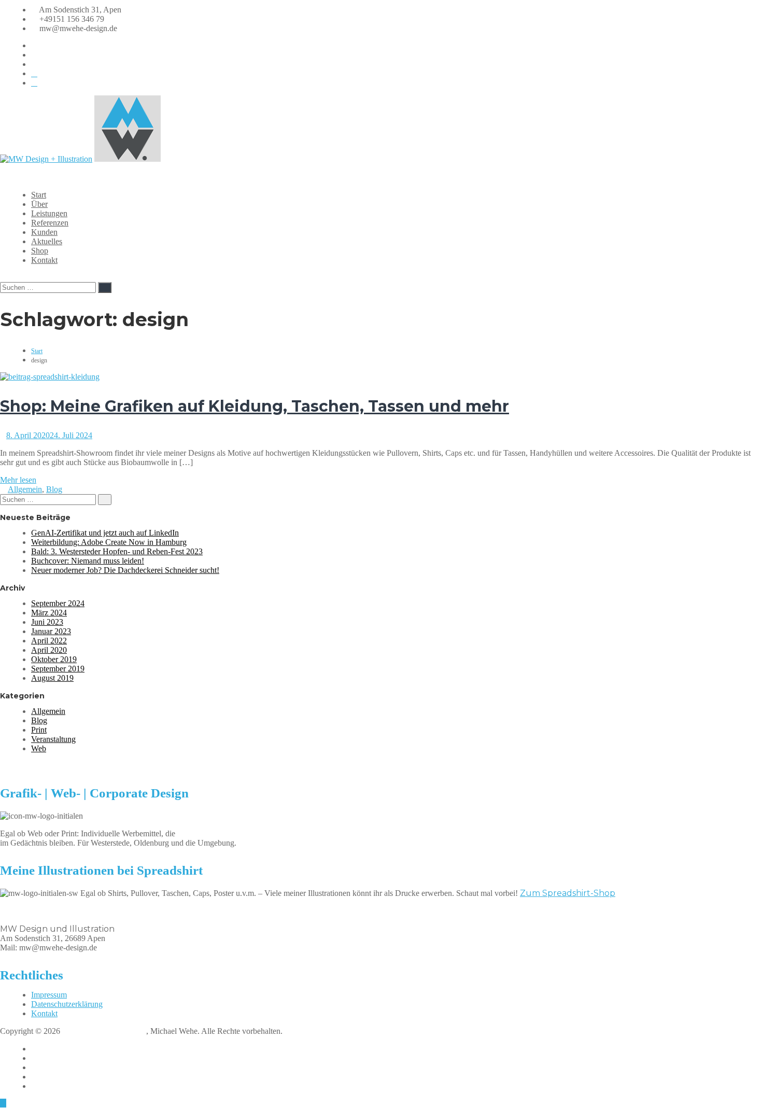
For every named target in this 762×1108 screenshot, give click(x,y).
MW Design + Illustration (104, 1031)
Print (39, 729)
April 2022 (49, 640)
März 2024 (49, 612)
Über (39, 204)
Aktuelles (46, 241)
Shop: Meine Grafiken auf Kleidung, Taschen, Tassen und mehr (254, 406)
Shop (39, 250)
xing (38, 1076)
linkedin (44, 1067)
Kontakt (44, 260)
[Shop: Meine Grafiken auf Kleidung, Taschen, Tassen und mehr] (50, 376)
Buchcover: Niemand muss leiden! (87, 560)
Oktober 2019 (54, 659)
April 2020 (49, 650)
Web (38, 748)
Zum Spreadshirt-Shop (567, 893)
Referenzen (49, 222)
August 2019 (52, 678)
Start (38, 194)
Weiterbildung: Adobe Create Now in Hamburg (109, 542)
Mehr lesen (18, 479)
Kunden (44, 232)
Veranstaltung (53, 739)
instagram (47, 1058)
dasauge (44, 1086)
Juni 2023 (47, 622)
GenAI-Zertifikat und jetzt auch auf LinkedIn (105, 532)
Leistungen (49, 213)
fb (34, 1048)
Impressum (49, 994)
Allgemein (25, 489)
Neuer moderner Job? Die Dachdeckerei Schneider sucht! (125, 570)
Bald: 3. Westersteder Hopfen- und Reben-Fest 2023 (117, 551)
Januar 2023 (51, 631)
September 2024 (57, 603)
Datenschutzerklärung (67, 1004)
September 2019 (57, 668)
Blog (54, 489)
